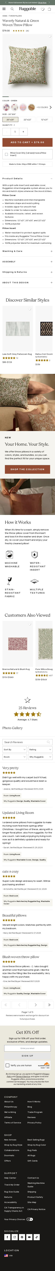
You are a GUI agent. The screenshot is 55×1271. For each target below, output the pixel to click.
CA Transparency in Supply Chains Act (14, 1209)
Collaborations (11, 1150)
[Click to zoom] (27, 65)
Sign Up (27, 1055)
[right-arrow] (49, 3)
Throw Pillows (15, 16)
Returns (8, 1197)
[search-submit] (49, 742)
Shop (8, 1135)
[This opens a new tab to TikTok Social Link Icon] (37, 1237)
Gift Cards (33, 1160)
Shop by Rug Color (37, 1144)
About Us (8, 1101)
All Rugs (31, 1155)
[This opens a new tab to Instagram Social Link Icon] (15, 1237)
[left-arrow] (6, 3)
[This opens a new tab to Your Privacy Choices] (29, 1219)
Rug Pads (32, 1150)
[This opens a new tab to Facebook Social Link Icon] (7, 1237)
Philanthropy (10, 1106)
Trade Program (35, 1112)
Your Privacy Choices (14, 1219)
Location (11, 1250)
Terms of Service (12, 1122)
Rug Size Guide (11, 1191)
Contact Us (33, 1177)
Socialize (11, 1231)
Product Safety (35, 1197)
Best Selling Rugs (36, 1139)
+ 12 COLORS (42, 107)
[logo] (27, 9)
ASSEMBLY (9, 261)
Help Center (10, 1177)
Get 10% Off (27, 1032)
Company (11, 1097)
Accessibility (10, 1202)
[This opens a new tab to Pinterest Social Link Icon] (22, 1237)
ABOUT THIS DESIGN (15, 282)
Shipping (32, 1191)
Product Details (12, 178)
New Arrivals (10, 1139)
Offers (7, 1160)
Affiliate (8, 1117)
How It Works (34, 1101)
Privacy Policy (34, 1122)
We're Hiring (10, 1112)
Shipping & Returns (14, 272)
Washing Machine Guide (36, 1185)
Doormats (9, 1155)
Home (4, 16)
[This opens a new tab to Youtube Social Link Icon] (29, 1237)
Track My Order (12, 1184)
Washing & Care (12, 251)
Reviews (32, 1117)
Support (10, 1173)
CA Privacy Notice (37, 1209)
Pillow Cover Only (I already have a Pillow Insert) (28, 154)
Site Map (32, 1202)
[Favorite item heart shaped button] (50, 36)
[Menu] (3, 9)
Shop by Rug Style (13, 1144)
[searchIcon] (12, 9)
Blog (30, 1106)
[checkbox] (6, 154)
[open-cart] (49, 9)
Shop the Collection (27, 469)
